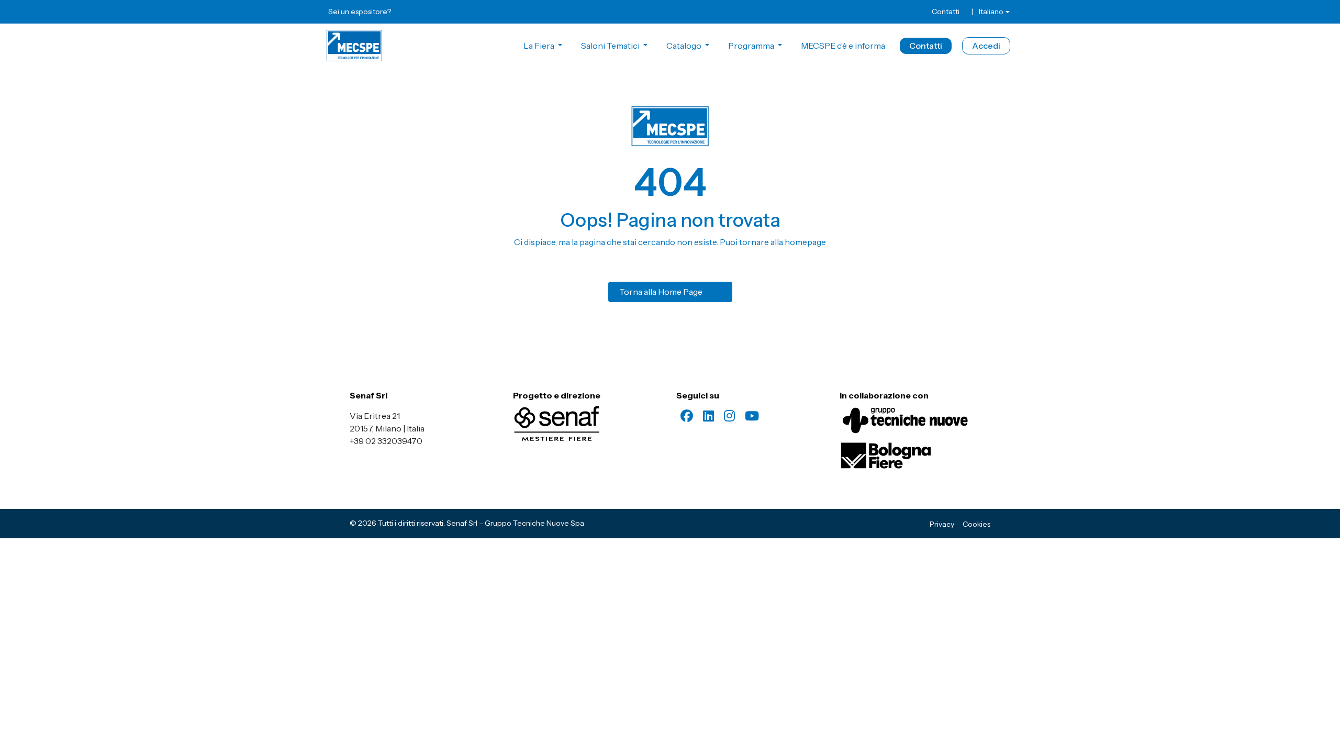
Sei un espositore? (359, 11)
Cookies (976, 524)
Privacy (942, 524)
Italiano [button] (991, 11)
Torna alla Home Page (660, 291)
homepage (805, 242)
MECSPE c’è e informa (843, 45)
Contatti (945, 11)
